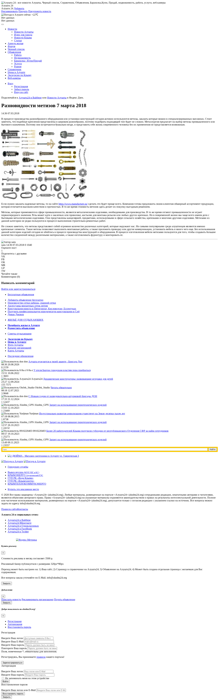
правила (41, 657)
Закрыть (7, 583)
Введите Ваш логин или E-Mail (18, 690)
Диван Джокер (16, 314)
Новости (12, 29)
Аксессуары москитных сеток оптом (28, 305)
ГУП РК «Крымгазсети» (21, 481)
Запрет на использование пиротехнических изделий (78, 405)
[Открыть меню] (2, 24)
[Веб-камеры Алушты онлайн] (35, 461)
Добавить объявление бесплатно (25, 300)
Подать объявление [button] (64, 599)
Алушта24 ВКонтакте (19, 523)
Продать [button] (23, 11)
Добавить (19, 8)
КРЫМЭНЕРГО (25, 475)
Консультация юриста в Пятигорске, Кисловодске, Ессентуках (42, 308)
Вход (10, 83)
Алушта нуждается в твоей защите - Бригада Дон (55, 361)
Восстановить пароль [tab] (19, 627)
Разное (17, 66)
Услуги (18, 63)
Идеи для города (23, 34)
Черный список (16, 49)
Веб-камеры (14, 78)
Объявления (14, 52)
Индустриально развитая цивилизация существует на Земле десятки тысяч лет (82, 413)
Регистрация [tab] (14, 621)
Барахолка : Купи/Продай (28, 60)
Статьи (18, 40)
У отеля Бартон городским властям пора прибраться (62, 370)
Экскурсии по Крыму (19, 75)
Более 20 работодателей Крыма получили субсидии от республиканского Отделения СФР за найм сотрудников (107, 430)
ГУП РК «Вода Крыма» (21, 478)
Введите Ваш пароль (12, 645)
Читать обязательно (61, 387)
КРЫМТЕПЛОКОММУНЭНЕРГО (27, 483)
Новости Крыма (23, 37)
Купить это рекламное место (23, 489)
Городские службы (18, 466)
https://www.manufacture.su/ (73, 203)
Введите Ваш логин (12, 638)
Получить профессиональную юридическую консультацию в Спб (44, 311)
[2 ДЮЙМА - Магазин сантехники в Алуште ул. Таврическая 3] (43, 456)
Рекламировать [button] (9, 11)
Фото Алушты (15, 345)
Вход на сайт (21, 92)
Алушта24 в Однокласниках (23, 525)
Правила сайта (9, 509)
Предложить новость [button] (39, 11)
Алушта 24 (7, 8)
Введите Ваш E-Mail (12, 641)
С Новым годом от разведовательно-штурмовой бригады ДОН (62, 396)
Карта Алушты (16, 350)
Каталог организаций (19, 347)
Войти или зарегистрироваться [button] (18, 289)
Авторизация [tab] (15, 624)
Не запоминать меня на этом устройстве (26, 678)
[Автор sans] (8, 242)
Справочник (14, 69)
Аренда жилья (15, 43)
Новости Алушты (24, 31)
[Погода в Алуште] (12, 461)
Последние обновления (20, 356)
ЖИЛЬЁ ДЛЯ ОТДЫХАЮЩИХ (25, 319)
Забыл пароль (21, 89)
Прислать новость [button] (11, 599)
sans (3, 245)
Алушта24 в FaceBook (20, 528)
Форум (11, 46)
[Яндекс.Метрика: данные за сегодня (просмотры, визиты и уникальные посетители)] (26, 539)
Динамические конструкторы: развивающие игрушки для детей (78, 379)
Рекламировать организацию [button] (37, 599)
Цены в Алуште (16, 72)
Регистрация (21, 86)
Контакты (22, 509)
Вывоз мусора (23, 472)
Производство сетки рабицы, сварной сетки (32, 302)
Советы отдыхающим (19, 333)
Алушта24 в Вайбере (19, 520)
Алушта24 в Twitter (18, 531)
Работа (17, 55)
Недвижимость (22, 57)
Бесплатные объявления (21, 294)
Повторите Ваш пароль (14, 648)
